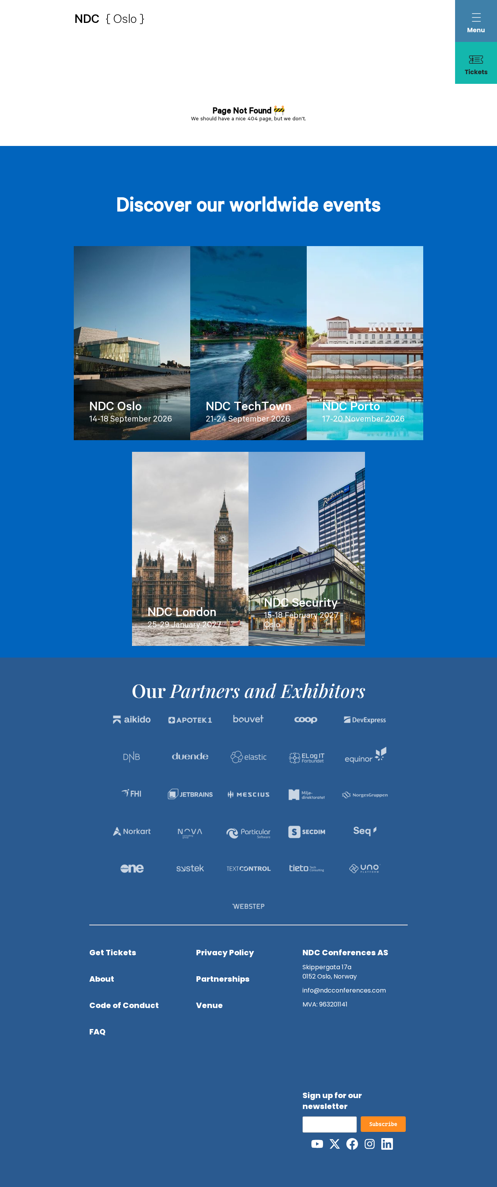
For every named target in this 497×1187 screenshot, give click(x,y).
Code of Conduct (124, 1005)
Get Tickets (112, 952)
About (101, 979)
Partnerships (223, 979)
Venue (209, 1005)
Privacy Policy (225, 952)
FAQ (97, 1031)
